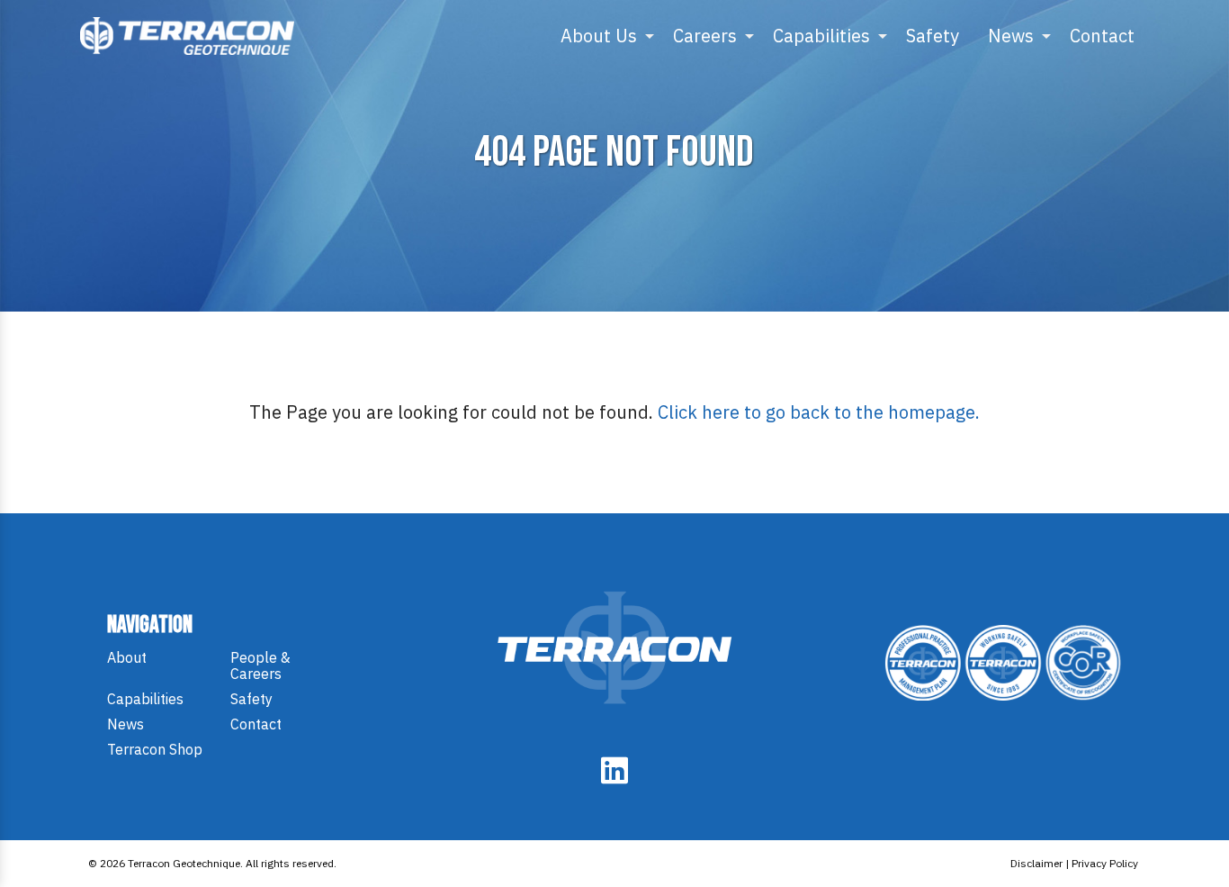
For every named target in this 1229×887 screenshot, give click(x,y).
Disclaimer (1036, 863)
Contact (1102, 35)
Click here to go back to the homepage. (819, 412)
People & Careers (260, 665)
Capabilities (821, 35)
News (1011, 35)
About (127, 657)
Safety (932, 35)
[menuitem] (602, 36)
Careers (705, 35)
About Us (599, 35)
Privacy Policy (1105, 863)
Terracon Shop (154, 749)
